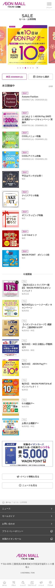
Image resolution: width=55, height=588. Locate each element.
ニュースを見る (29, 485)
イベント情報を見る (29, 476)
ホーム (8, 502)
